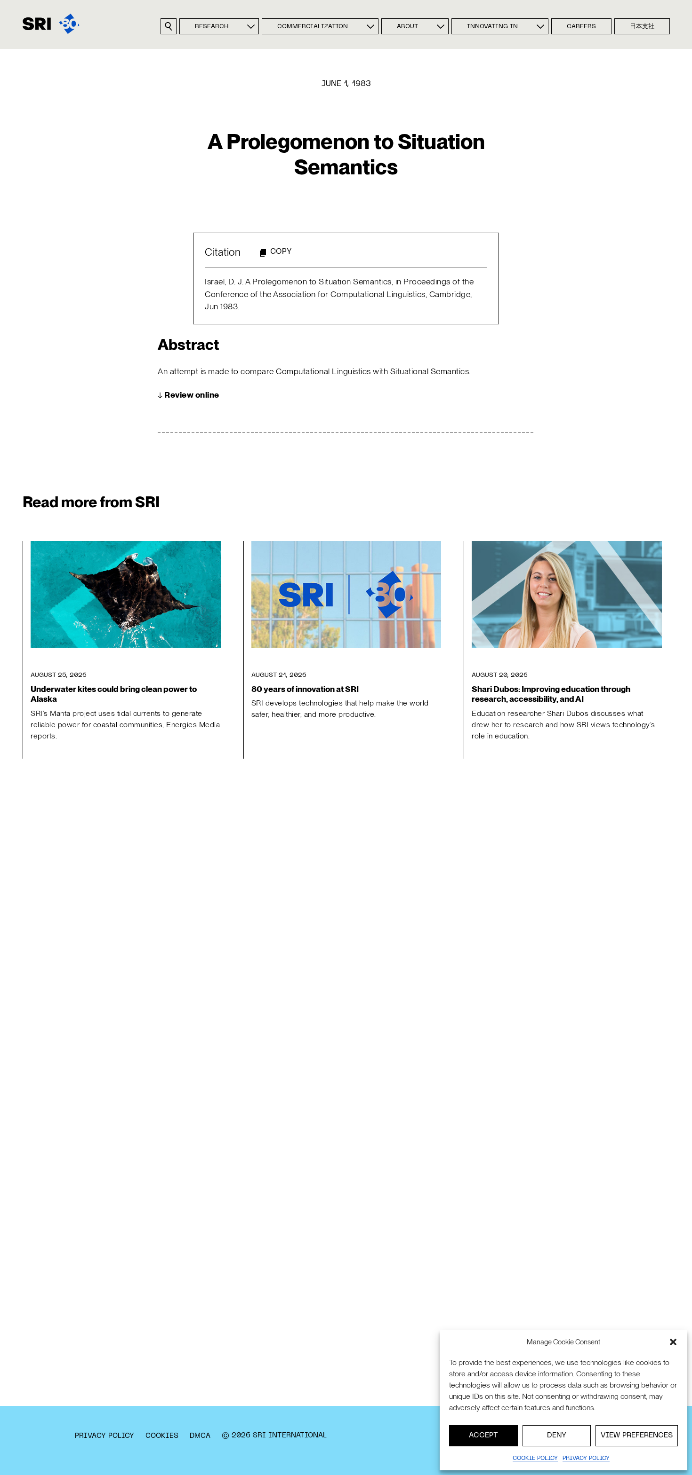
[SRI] (51, 24)
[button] (673, 1342)
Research (211, 27)
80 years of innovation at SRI (305, 689)
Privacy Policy (104, 1436)
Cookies (161, 1436)
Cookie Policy (535, 1458)
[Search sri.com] (168, 26)
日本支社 (642, 27)
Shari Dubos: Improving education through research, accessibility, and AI (551, 694)
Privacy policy (586, 1458)
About (407, 27)
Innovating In (492, 27)
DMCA (200, 1436)
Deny (556, 1435)
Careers (581, 27)
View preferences (637, 1435)
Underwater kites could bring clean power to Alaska (114, 694)
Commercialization (312, 27)
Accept (483, 1435)
